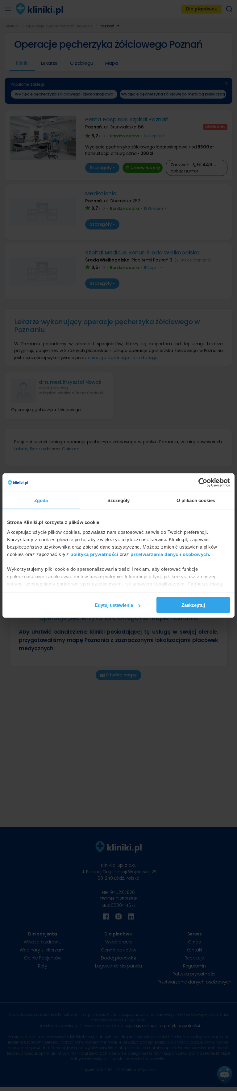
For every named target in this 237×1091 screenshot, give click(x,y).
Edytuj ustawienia (114, 605)
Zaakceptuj (193, 605)
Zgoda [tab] (41, 500)
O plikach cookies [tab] (196, 500)
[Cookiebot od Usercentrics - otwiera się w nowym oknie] (203, 482)
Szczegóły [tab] (118, 500)
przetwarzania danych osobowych (170, 554)
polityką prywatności (94, 554)
